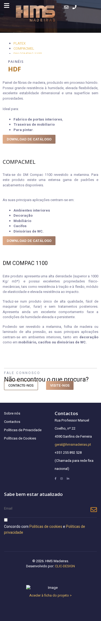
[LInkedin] (68, 479)
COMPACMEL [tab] (23, 48)
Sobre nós (12, 413)
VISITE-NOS (59, 385)
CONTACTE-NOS (21, 385)
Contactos (12, 421)
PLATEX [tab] (19, 43)
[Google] (61, 479)
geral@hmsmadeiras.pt (73, 444)
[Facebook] (55, 479)
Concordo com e (44, 529)
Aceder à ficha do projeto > (50, 595)
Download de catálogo (29, 139)
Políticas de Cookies (20, 438)
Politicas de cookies (45, 526)
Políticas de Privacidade (22, 430)
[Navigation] (6, 6)
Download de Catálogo (29, 240)
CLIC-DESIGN (65, 566)
